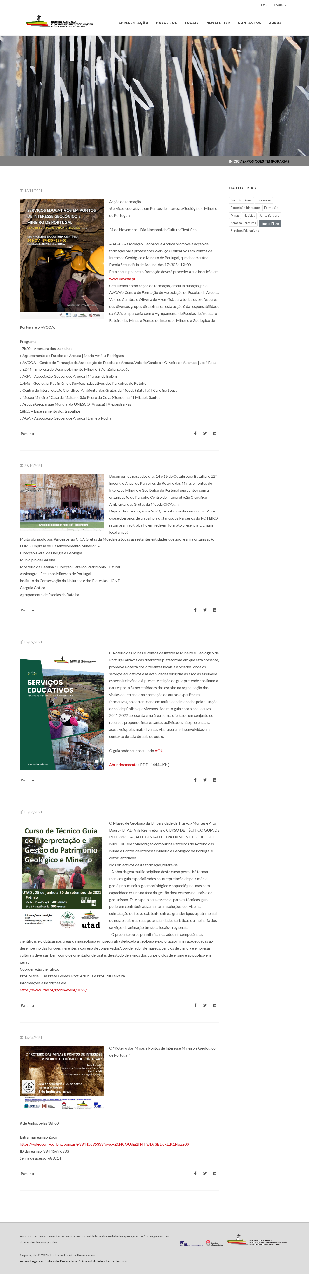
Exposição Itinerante (245, 208)
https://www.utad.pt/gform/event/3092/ (53, 990)
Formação (271, 208)
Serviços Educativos (245, 231)
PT (263, 5)
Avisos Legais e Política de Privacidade (48, 1261)
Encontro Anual (241, 200)
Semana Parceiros (243, 223)
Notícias (249, 215)
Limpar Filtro (270, 223)
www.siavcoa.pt (122, 278)
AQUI (160, 750)
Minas (235, 215)
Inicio (234, 161)
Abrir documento (123, 764)
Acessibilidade (92, 1261)
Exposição (264, 200)
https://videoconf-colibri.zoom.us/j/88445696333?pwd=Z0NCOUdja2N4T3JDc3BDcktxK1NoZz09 (104, 1144)
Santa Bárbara (269, 215)
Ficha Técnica (116, 1261)
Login (278, 5)
